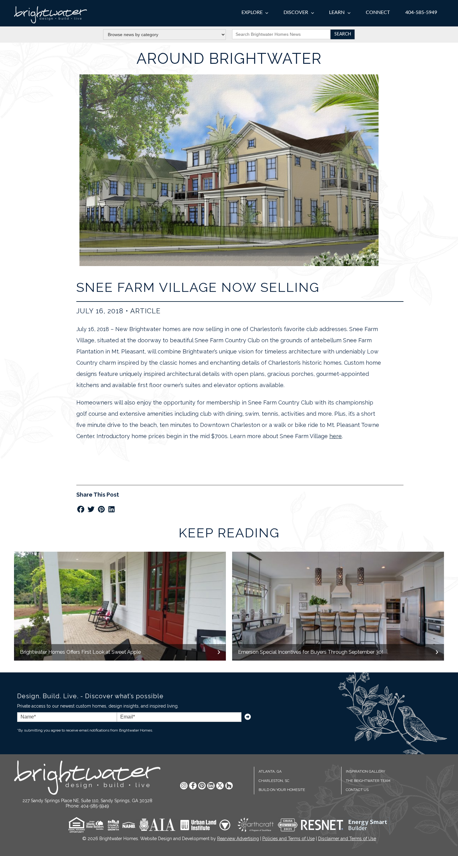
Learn (337, 12)
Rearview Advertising (238, 838)
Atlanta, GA (270, 771)
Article (145, 311)
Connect (378, 12)
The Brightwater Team (368, 781)
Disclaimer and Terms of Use (347, 838)
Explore (252, 12)
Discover (296, 12)
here (335, 436)
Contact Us (357, 790)
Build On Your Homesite (282, 790)
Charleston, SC (274, 781)
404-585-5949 (421, 12)
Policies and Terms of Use (288, 838)
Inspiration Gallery (365, 771)
